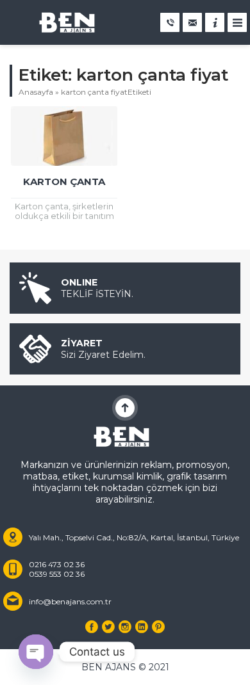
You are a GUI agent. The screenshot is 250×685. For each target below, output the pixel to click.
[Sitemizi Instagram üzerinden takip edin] (125, 626)
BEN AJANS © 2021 (125, 667)
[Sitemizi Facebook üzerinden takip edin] (91, 626)
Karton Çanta (64, 181)
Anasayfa (36, 92)
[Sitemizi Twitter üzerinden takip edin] (108, 626)
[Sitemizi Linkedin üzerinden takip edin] (141, 626)
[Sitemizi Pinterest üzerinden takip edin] (158, 626)
